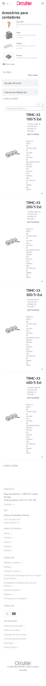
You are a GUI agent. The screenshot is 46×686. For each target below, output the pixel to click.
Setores (7, 534)
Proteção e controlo (12, 571)
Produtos (8, 538)
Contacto (8, 551)
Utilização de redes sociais (15, 635)
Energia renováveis (12, 590)
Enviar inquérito (10, 523)
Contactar (8, 505)
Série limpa (10, 64)
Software (8, 595)
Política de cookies (12, 630)
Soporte (7, 542)
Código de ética (10, 647)
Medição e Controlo (12, 563)
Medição (7, 567)
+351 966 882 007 (12, 520)
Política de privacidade (13, 626)
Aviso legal (8, 643)
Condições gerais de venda (15, 639)
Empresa (8, 546)
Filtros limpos (33, 75)
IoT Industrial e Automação (15, 599)
